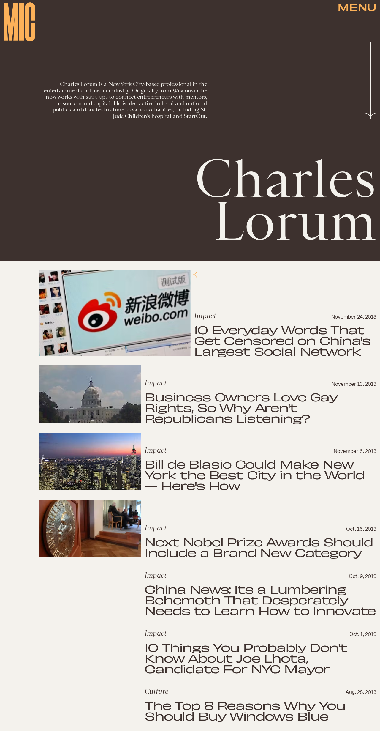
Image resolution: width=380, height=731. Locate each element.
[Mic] (19, 21)
